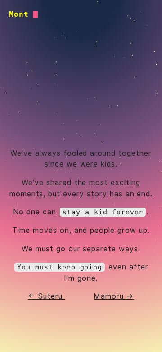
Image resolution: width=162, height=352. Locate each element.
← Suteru (46, 296)
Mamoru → (114, 296)
